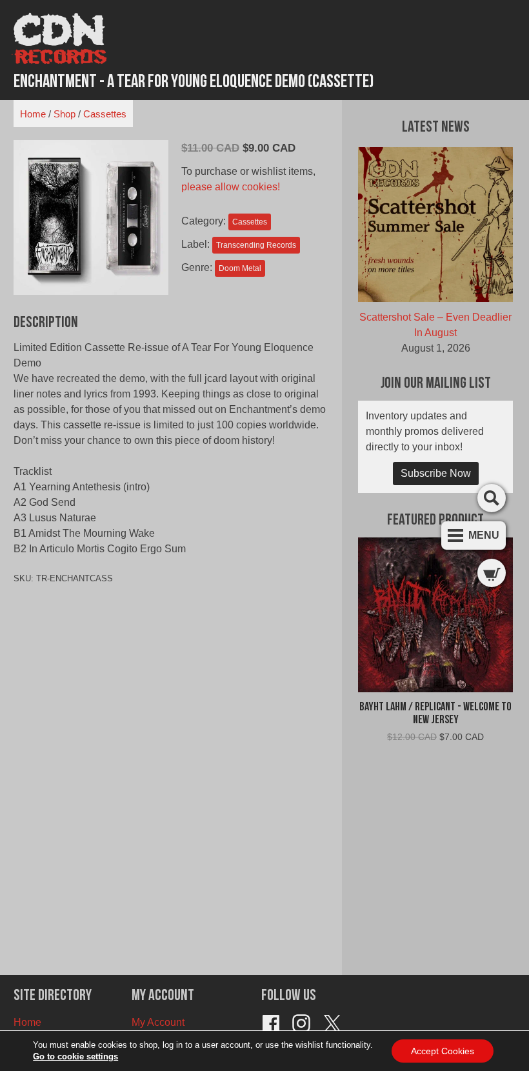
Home (33, 113)
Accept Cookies (442, 1051)
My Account (158, 1022)
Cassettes (104, 113)
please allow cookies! (230, 186)
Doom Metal (240, 268)
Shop (64, 113)
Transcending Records (256, 245)
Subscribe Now (436, 473)
